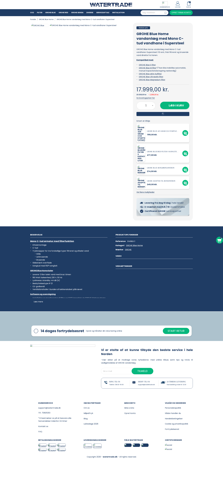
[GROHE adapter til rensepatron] (142, 182)
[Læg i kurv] (185, 133)
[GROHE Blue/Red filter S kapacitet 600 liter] (142, 153)
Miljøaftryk (88, 413)
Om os (87, 408)
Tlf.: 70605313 (44, 412)
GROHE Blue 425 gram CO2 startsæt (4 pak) (163, 131)
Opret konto (130, 413)
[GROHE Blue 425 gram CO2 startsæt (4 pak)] (142, 133)
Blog (86, 418)
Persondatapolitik (173, 408)
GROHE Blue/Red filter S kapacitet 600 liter (163, 151)
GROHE (128, 249)
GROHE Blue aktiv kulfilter (150, 73)
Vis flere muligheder (145, 192)
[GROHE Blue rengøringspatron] (142, 169)
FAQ (40, 431)
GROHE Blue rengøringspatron (160, 168)
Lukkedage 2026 (91, 423)
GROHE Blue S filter (147, 65)
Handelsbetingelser (174, 418)
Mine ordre (129, 408)
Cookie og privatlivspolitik (176, 423)
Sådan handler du (173, 413)
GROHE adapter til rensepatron (161, 181)
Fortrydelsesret (172, 429)
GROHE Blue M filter (147, 68)
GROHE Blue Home (134, 245)
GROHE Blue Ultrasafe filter (151, 76)
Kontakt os (43, 426)
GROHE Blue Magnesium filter (152, 79)
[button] (181, 12)
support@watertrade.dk (146, 385)
